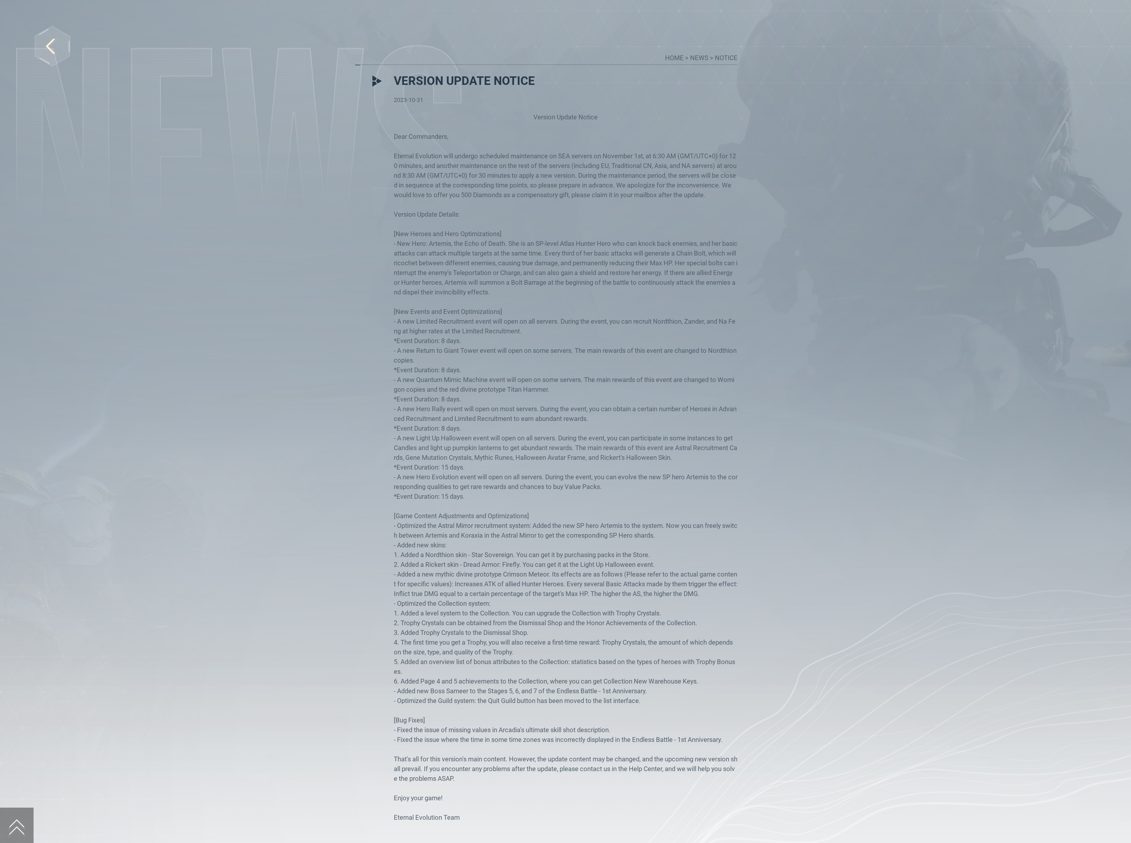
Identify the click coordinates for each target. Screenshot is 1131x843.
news (700, 58)
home (675, 58)
